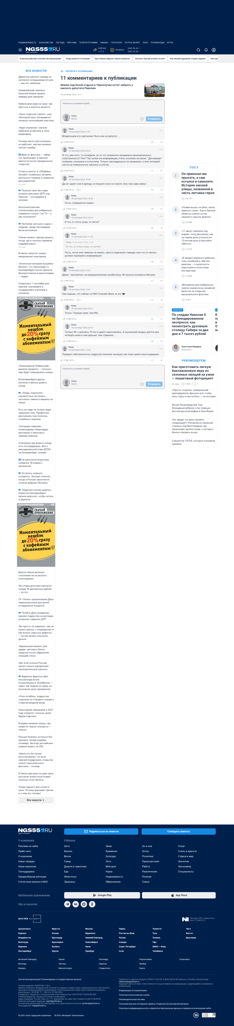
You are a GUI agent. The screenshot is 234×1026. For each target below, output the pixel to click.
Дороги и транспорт (75, 866)
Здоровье (69, 881)
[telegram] (67, 904)
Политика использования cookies (134, 995)
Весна (67, 856)
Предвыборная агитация (32, 876)
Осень (145, 851)
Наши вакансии (27, 866)
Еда (66, 871)
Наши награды (26, 861)
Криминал (111, 851)
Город (67, 861)
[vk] (75, 904)
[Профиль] (214, 49)
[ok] (92, 904)
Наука (109, 871)
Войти (74, 119)
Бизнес (68, 851)
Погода (60, 43)
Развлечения (149, 871)
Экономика (184, 866)
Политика (147, 856)
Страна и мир (185, 856)
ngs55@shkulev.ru (54, 1001)
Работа (146, 866)
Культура (111, 856)
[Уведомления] (206, 49)
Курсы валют (132, 43)
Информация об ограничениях (133, 990)
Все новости (36, 71)
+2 (152, 300)
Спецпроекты (186, 871)
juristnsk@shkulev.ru (91, 1003)
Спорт (181, 846)
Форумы (72, 43)
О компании (25, 856)
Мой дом (111, 866)
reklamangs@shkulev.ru (129, 982)
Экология (183, 861)
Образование (113, 881)
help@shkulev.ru (39, 1006)
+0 (152, 142)
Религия (146, 876)
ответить (69, 142)
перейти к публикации (79, 71)
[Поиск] (198, 49)
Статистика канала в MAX (33, 881)
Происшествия (150, 861)
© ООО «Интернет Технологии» (69, 1015)
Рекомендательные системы (132, 999)
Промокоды (158, 43)
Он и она (147, 846)
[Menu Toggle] (20, 49)
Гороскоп (116, 43)
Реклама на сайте (28, 846)
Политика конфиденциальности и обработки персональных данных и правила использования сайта (165, 1008)
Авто (67, 846)
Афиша (104, 43)
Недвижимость (27, 43)
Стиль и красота (187, 851)
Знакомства (46, 43)
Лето (108, 861)
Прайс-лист (24, 851)
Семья (145, 881)
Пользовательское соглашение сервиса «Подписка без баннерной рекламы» (154, 1004)
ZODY (145, 43)
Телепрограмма (88, 43)
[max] (84, 904)
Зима (109, 846)
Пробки (117, 50)
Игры (170, 43)
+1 (152, 171)
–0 (161, 142)
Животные (70, 876)
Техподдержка (26, 871)
